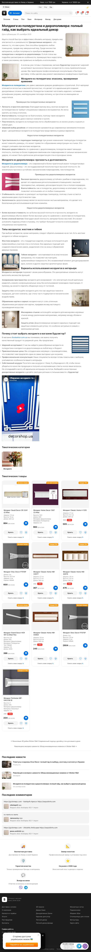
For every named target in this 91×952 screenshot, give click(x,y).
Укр (40, 7)
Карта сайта (74, 923)
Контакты (5, 923)
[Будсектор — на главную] (4, 13)
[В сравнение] (26, 532)
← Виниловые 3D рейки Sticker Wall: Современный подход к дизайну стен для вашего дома (45, 741)
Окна (29, 19)
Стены (15, 19)
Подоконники (75, 910)
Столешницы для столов (79, 916)
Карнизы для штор (43, 916)
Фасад (47, 19)
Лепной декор (41, 920)
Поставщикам (7, 920)
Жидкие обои (75, 913)
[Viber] (21, 887)
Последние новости (14, 757)
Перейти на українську (22, 944)
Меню (6, 7)
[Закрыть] (88, 2)
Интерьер (38, 19)
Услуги (4, 916)
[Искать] (71, 13)
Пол (22, 19)
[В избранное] (21, 532)
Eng (45, 7)
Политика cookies (48, 949)
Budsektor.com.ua (19, 337)
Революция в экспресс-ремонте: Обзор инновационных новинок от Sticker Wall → (45, 746)
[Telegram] (26, 887)
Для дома (57, 19)
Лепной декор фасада (44, 923)
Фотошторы (74, 920)
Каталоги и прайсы (9, 913)
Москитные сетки (77, 907)
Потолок (6, 19)
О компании (6, 910)
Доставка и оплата (9, 907)
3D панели (40, 907)
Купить (11, 532)
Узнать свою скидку (15, 537)
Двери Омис (41, 910)
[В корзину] (26, 523)
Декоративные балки (44, 913)
